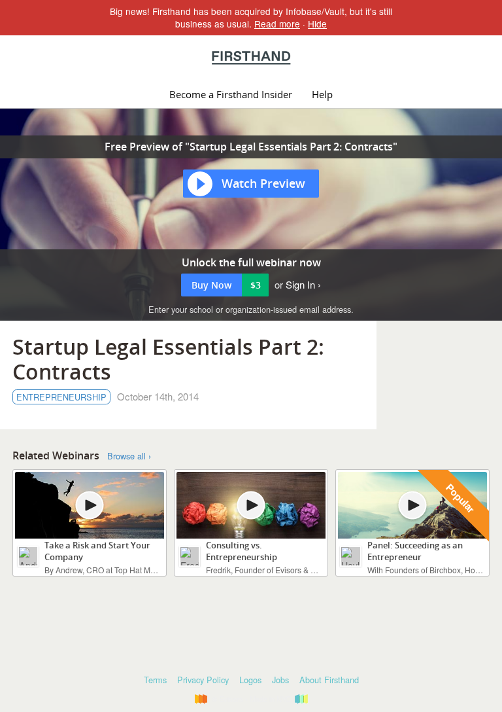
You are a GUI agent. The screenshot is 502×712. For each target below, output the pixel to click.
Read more (277, 23)
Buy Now (226, 285)
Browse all (126, 456)
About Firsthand (329, 679)
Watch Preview (263, 183)
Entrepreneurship (61, 397)
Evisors (251, 57)
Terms (155, 679)
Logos (250, 679)
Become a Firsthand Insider (230, 94)
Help (322, 94)
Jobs (280, 679)
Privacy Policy (203, 679)
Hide (317, 23)
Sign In (300, 284)
